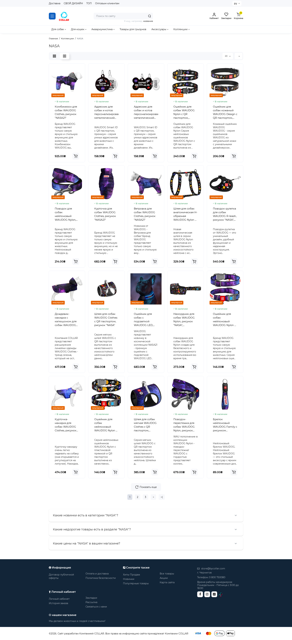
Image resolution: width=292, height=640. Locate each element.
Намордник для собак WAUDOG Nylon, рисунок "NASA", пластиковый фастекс (184, 319)
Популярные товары (136, 583)
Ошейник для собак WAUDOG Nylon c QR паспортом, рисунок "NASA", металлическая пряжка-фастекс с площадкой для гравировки (185, 112)
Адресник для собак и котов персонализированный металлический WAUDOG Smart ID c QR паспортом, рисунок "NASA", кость (146, 112)
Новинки (128, 579)
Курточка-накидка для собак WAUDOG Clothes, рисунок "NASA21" (65, 425)
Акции (164, 578)
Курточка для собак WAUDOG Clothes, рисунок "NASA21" (105, 214)
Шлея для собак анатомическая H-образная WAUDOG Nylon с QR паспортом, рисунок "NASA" (185, 214)
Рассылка (91, 602)
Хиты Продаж (131, 574)
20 (226, 56)
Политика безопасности (101, 578)
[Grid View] (64, 56)
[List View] (54, 56)
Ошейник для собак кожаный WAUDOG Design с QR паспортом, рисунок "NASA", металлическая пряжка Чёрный (225, 112)
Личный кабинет (59, 598)
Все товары (167, 573)
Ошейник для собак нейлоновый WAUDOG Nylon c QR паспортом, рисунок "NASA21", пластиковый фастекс (225, 319)
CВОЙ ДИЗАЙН (73, 3)
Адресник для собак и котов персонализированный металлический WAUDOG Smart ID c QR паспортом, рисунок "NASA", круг (106, 112)
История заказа (58, 603)
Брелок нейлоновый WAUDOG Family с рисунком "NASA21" (225, 425)
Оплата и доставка (97, 573)
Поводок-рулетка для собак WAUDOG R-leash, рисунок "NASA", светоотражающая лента (225, 214)
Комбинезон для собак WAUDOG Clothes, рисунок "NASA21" (66, 112)
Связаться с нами (96, 606)
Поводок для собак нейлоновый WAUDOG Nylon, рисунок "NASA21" (66, 214)
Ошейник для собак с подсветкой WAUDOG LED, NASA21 (143, 319)
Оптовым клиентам (107, 3)
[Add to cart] (75, 156)
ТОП (89, 3)
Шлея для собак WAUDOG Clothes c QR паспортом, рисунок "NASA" (105, 319)
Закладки (91, 597)
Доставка (54, 3)
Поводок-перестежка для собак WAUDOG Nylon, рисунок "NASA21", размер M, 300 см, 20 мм (184, 425)
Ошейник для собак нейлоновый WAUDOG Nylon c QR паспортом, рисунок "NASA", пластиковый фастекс (105, 425)
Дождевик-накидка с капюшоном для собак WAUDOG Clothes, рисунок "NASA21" (66, 319)
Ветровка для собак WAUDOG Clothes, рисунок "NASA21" (144, 214)
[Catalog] (52, 16)
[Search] (149, 16)
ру (235, 3)
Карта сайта (167, 582)
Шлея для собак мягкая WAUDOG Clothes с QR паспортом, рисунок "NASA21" (145, 425)
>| (162, 497)
